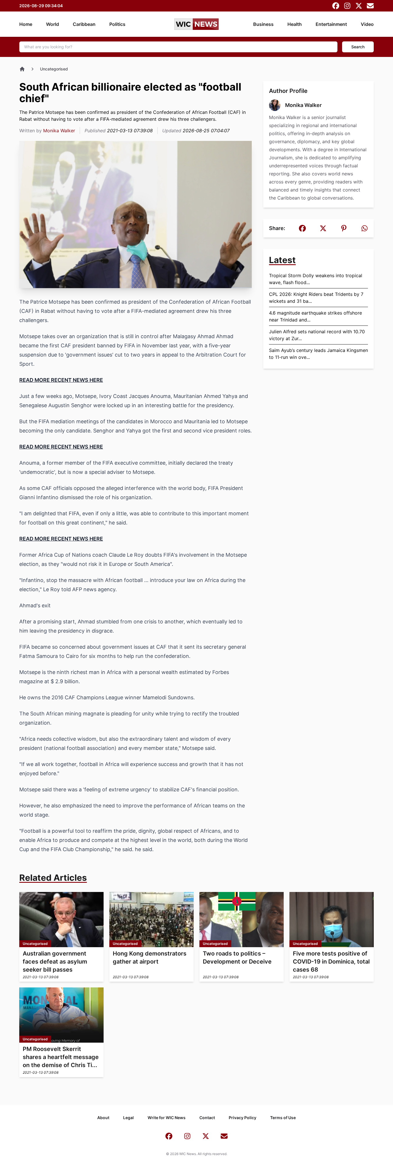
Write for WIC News (167, 1117)
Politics (117, 24)
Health (294, 24)
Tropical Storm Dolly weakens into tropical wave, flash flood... (315, 279)
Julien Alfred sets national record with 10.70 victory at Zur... (317, 335)
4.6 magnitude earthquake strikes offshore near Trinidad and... (315, 316)
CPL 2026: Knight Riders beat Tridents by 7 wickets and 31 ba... (316, 297)
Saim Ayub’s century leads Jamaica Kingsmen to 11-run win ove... (318, 353)
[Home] (22, 69)
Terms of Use (283, 1117)
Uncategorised (54, 68)
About (103, 1117)
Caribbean (84, 24)
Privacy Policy (242, 1117)
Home (25, 24)
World (52, 24)
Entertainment (331, 24)
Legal (128, 1117)
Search (358, 46)
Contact (207, 1117)
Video (367, 24)
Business (263, 24)
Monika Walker (59, 130)
